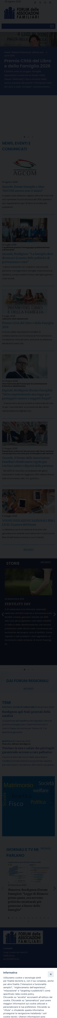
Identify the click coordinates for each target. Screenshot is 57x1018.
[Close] (51, 974)
